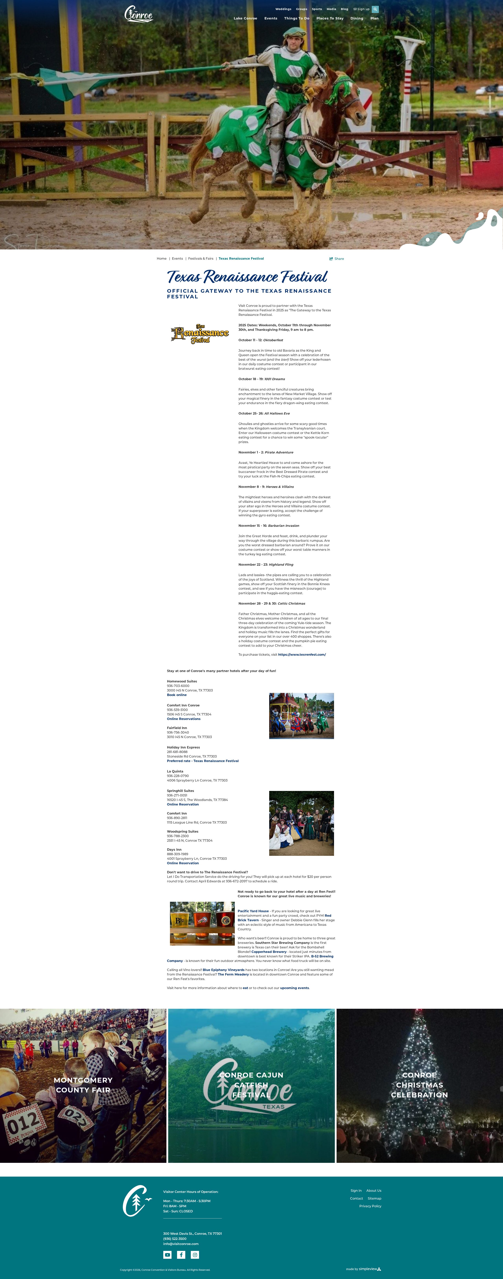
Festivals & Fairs (202, 258)
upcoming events (294, 988)
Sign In (356, 1191)
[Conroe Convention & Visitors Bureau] (139, 14)
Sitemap (374, 1198)
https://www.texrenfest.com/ (302, 655)
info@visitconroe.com (181, 1244)
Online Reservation (183, 804)
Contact (356, 1198)
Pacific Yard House (253, 911)
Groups (301, 9)
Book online (177, 695)
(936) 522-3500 (174, 1239)
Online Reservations (184, 719)
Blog (344, 9)
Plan (375, 18)
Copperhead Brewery (269, 952)
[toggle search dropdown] (375, 9)
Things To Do (296, 18)
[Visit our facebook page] (181, 1255)
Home (163, 258)
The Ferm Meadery (233, 974)
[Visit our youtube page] (167, 1255)
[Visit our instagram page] (195, 1255)
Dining (357, 18)
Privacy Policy (370, 1206)
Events (270, 18)
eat (245, 988)
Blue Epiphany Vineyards (224, 970)
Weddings (283, 9)
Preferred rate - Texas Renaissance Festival (203, 761)
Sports (317, 9)
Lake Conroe (245, 18)
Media (331, 9)
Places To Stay (330, 18)
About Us (373, 1191)
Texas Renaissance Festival (241, 258)
